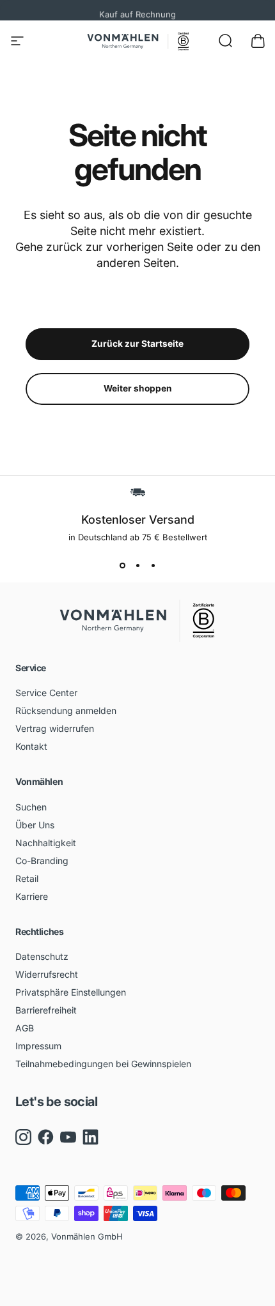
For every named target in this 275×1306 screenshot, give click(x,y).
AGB (24, 1027)
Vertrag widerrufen (54, 728)
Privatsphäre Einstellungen (70, 992)
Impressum (38, 1045)
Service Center (46, 692)
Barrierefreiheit (46, 1010)
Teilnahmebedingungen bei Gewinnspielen (103, 1063)
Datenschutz (41, 956)
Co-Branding (41, 860)
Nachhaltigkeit (45, 842)
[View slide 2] (137, 565)
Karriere (31, 896)
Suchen (31, 806)
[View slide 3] (153, 565)
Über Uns (34, 824)
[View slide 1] (122, 565)
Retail (26, 878)
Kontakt (31, 746)
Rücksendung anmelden (65, 710)
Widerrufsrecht (46, 974)
